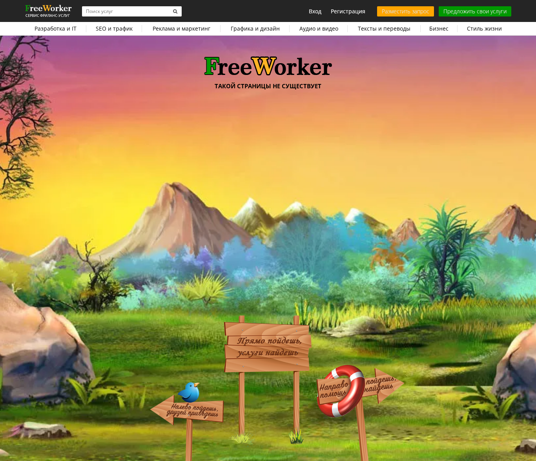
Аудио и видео (318, 28)
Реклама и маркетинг (181, 28)
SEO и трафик (114, 28)
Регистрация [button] (348, 11)
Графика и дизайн (255, 28)
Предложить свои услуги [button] (475, 11)
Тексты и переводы (384, 28)
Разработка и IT (56, 28)
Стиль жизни (484, 28)
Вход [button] (315, 11)
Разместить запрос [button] (405, 11)
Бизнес (438, 28)
